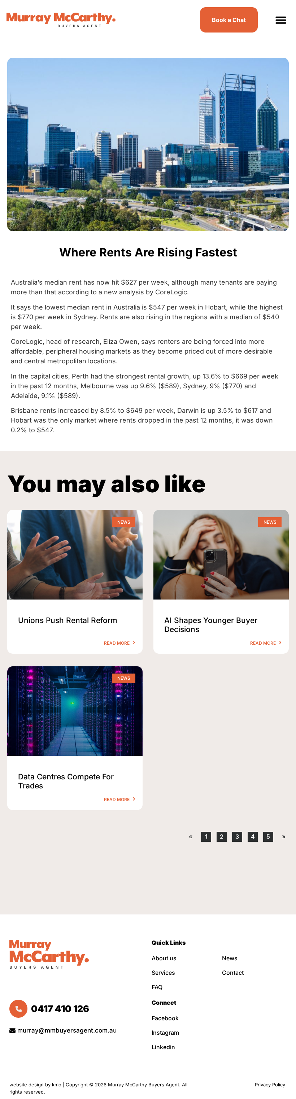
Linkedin (163, 1047)
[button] (281, 20)
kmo (56, 1084)
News (230, 958)
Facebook (165, 1018)
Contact (233, 972)
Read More (117, 643)
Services (163, 972)
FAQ (157, 987)
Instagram (165, 1032)
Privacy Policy (271, 1084)
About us (164, 958)
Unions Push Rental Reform (67, 620)
